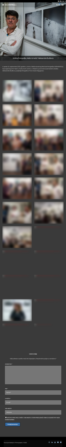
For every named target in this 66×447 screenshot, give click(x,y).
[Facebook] (58, 1)
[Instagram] (65, 1)
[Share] (56, 5)
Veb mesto (8, 408)
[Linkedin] (63, 1)
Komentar (8, 364)
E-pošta (8, 398)
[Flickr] (60, 1)
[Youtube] (61, 1)
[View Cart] (59, 5)
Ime (6, 388)
